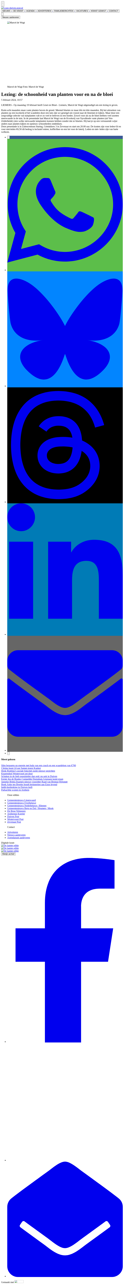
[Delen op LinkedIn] (65, 634)
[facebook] (65, 1041)
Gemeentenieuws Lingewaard (21, 800)
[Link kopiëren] (8, 753)
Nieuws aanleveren (10, 17)
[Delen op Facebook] (8, 137)
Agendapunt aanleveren (18, 837)
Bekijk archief (8, 854)
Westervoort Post (15, 819)
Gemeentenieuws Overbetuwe (21, 803)
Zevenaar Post (14, 822)
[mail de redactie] (65, 1276)
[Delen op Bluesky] (65, 386)
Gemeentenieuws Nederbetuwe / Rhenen (26, 805)
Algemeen (28, 100)
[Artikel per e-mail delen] (65, 750)
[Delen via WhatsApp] (65, 270)
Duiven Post (13, 816)
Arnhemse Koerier (16, 813)
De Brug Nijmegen (16, 811)
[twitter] (65, 1160)
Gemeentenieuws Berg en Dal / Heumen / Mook (30, 808)
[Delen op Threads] (65, 502)
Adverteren (12, 832)
